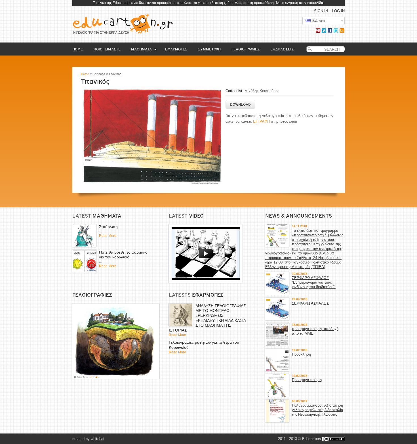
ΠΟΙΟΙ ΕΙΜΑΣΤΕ (107, 49)
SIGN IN (321, 11)
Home (85, 74)
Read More (107, 236)
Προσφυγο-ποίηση (307, 380)
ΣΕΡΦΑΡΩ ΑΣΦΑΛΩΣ (310, 303)
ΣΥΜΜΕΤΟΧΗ (209, 49)
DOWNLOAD (240, 104)
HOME (77, 49)
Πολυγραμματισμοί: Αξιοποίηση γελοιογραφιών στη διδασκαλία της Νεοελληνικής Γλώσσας (317, 410)
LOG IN (338, 11)
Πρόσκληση (301, 354)
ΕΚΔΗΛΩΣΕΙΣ (282, 49)
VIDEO (196, 216)
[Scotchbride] (115, 341)
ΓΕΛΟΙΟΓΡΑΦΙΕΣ (245, 49)
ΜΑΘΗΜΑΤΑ (141, 49)
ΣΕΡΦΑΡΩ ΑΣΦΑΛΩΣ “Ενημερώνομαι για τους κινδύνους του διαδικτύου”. (314, 282)
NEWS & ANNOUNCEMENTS (298, 216)
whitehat (97, 439)
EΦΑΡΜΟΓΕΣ (176, 49)
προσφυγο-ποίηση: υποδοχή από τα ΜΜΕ (315, 331)
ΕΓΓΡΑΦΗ (261, 121)
